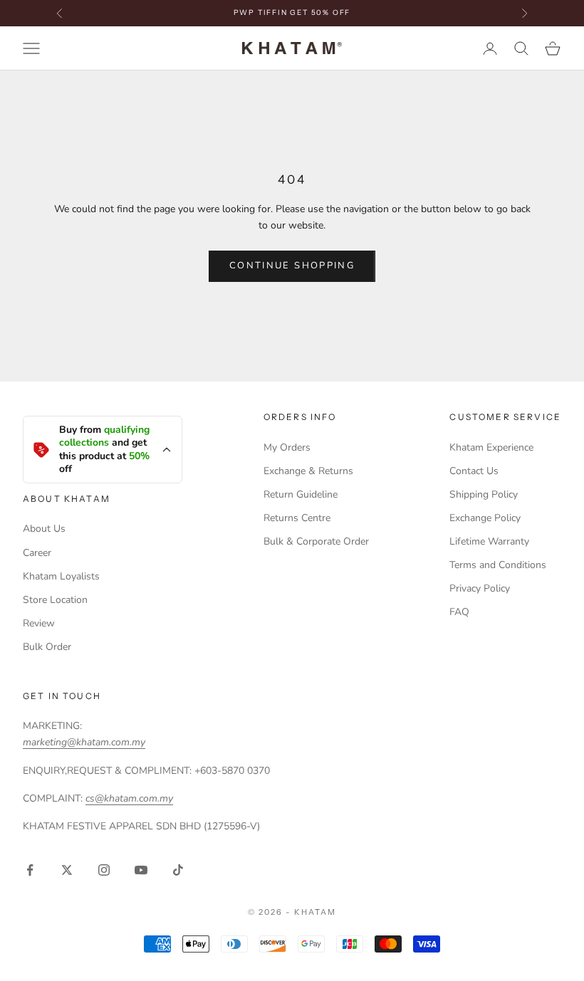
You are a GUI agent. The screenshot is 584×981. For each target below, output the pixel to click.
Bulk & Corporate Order (316, 541)
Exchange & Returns (308, 471)
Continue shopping (292, 265)
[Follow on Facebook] (30, 870)
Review (39, 623)
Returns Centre (297, 518)
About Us (44, 528)
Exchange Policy (485, 518)
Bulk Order (47, 647)
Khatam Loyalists (61, 576)
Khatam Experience (491, 447)
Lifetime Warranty (489, 541)
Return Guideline (301, 494)
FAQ (459, 612)
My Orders (287, 447)
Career (37, 553)
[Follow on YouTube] (141, 870)
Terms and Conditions (497, 565)
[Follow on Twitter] (67, 870)
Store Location (55, 600)
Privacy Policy (479, 588)
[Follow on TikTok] (178, 870)
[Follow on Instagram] (104, 870)
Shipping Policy (483, 494)
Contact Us (474, 471)
